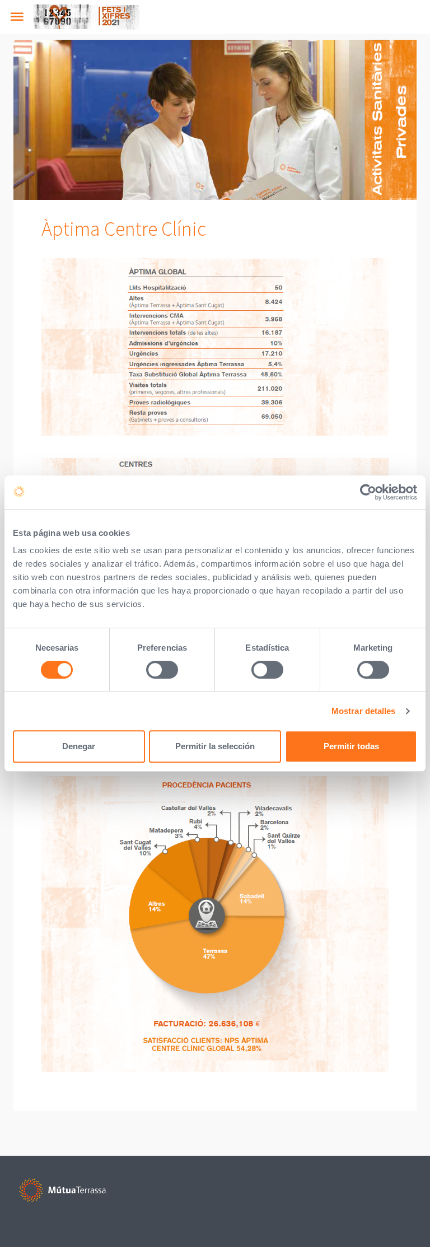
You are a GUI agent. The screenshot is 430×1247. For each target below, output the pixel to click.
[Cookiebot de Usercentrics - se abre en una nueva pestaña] (368, 492)
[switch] (162, 670)
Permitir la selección (215, 746)
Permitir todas (351, 746)
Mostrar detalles (363, 711)
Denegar (78, 746)
